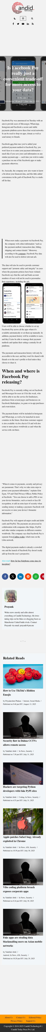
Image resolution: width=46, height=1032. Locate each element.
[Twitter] (18, 24)
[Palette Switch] (15, 18)
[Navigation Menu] (23, 18)
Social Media (35, 701)
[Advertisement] (23, 41)
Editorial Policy (35, 1017)
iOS (27, 847)
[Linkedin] (28, 24)
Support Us (30, 1020)
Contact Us (20, 1017)
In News (22, 751)
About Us (9, 1017)
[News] (32, 24)
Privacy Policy (16, 1020)
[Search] (32, 18)
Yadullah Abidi (10, 751)
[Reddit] (28, 576)
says (12, 144)
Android (6, 955)
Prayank (23, 98)
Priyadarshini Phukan (13, 701)
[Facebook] (13, 24)
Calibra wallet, (19, 536)
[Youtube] (23, 24)
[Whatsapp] (36, 576)
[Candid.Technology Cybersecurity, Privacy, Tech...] (23, 8)
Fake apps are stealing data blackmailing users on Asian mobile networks (22, 942)
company (22, 253)
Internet (26, 701)
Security (29, 751)
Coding (21, 797)
